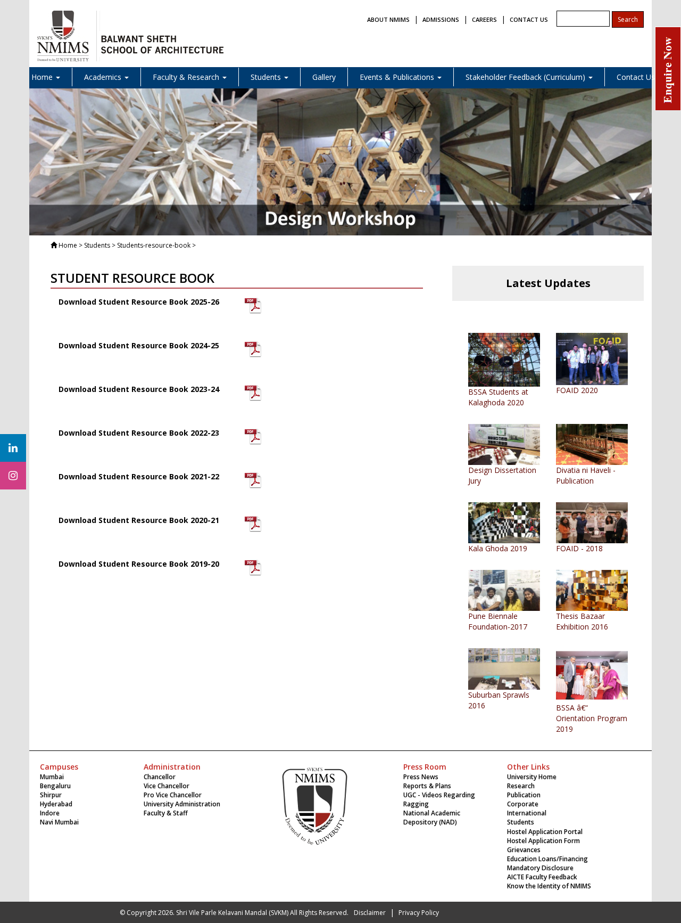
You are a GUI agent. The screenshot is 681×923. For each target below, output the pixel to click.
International (526, 813)
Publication (524, 794)
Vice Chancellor (166, 785)
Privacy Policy (418, 912)
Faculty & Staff (166, 813)
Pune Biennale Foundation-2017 (497, 621)
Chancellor (160, 776)
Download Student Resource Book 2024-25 (139, 345)
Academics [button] (103, 77)
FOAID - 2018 (579, 548)
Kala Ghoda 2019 (497, 548)
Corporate (522, 803)
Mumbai (52, 776)
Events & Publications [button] (398, 77)
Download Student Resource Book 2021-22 (139, 476)
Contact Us (636, 77)
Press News (420, 776)
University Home (532, 776)
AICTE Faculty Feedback (542, 876)
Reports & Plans (427, 785)
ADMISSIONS (440, 19)
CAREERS (484, 19)
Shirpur (51, 794)
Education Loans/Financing (547, 858)
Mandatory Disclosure (540, 867)
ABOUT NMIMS (388, 19)
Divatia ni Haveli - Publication (586, 475)
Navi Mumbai (59, 822)
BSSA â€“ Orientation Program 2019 (591, 718)
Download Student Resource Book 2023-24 (139, 389)
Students (520, 822)
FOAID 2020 (577, 390)
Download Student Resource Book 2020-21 (139, 520)
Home (68, 245)
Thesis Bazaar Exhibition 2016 (582, 621)
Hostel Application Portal (545, 831)
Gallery (324, 77)
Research (521, 785)
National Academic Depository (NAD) (431, 817)
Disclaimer (370, 912)
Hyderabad (56, 803)
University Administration (182, 803)
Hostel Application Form (543, 840)
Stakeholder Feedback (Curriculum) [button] (526, 77)
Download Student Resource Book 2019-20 (139, 564)
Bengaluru (55, 785)
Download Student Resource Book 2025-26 (139, 302)
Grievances (524, 849)
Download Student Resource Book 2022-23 (139, 433)
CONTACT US (529, 19)
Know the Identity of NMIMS (549, 886)
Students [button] (267, 77)
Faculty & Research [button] (187, 77)
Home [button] (43, 77)
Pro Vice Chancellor (173, 794)
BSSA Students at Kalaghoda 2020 (498, 397)
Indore (50, 813)
